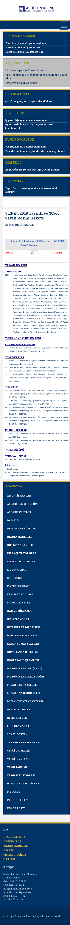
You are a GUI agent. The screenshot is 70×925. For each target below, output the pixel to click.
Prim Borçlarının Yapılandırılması (25, 43)
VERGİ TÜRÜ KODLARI (21, 775)
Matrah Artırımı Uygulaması (22, 47)
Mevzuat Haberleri (21, 224)
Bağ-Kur (13, 520)
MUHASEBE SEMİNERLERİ (23, 693)
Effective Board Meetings (21, 83)
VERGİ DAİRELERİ (18, 750)
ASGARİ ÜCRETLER (19, 512)
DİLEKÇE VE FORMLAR (21, 553)
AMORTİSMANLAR (19, 495)
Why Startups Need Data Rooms (25, 70)
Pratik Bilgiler (18, 709)
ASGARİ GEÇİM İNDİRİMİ (22, 504)
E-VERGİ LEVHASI (18, 586)
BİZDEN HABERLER (15, 845)
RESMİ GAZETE (17, 717)
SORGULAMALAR (18, 726)
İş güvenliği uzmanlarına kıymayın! (26, 120)
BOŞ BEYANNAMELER (20, 545)
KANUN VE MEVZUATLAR (23, 643)
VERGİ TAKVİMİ (17, 767)
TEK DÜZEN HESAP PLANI (23, 742)
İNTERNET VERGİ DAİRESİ (23, 627)
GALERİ (8, 850)
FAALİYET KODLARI (20, 594)
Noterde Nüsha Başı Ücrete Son (24, 51)
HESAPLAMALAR (18, 619)
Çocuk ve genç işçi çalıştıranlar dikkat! (28, 101)
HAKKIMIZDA (12, 841)
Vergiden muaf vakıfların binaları (25, 146)
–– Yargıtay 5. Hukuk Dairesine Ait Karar (22, 459)
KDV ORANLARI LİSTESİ (22, 652)
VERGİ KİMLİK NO (18, 758)
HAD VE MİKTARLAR (20, 610)
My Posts (13, 791)
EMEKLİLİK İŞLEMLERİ (21, 561)
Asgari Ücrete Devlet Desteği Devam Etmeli (32, 169)
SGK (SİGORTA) (17, 734)
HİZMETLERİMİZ (14, 836)
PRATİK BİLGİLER (14, 854)
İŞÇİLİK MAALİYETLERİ (22, 635)
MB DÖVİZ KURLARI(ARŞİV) (24, 668)
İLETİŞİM (9, 859)
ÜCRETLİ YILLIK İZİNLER (23, 783)
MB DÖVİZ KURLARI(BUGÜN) (25, 676)
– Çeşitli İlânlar (11, 469)
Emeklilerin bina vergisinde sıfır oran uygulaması (35, 151)
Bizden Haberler (19, 536)
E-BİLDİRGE (14, 578)
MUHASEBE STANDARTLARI (25, 701)
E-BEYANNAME (16, 569)
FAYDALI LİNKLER (18, 602)
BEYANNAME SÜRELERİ (22, 528)
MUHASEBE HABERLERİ (22, 684)
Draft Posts (16, 808)
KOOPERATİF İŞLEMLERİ (23, 660)
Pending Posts (17, 800)
